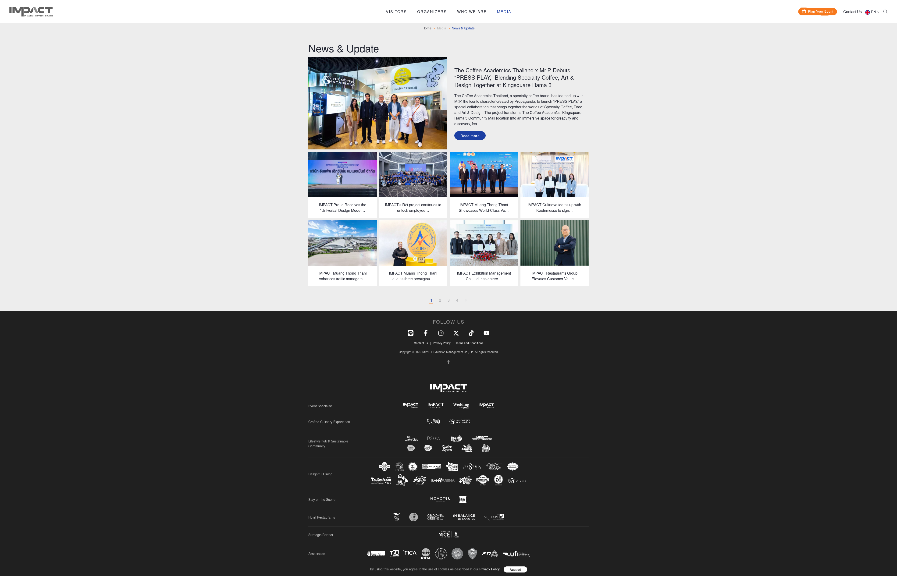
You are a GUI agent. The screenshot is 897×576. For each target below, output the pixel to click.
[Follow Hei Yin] (399, 466)
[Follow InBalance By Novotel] (464, 517)
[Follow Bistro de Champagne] (472, 466)
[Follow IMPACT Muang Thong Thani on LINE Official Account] (410, 332)
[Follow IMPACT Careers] (486, 405)
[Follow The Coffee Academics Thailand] (459, 421)
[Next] (466, 300)
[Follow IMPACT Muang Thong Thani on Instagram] (441, 332)
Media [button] (504, 11)
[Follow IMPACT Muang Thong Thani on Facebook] (426, 332)
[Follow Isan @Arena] (443, 480)
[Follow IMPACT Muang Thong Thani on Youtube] (486, 332)
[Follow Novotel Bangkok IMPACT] (440, 499)
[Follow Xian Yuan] (384, 466)
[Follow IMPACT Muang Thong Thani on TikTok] (471, 332)
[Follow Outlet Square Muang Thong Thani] (447, 448)
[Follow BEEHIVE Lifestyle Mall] (456, 438)
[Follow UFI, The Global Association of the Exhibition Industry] (516, 554)
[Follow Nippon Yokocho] (402, 480)
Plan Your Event (820, 11)
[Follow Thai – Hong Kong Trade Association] (441, 554)
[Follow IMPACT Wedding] (461, 406)
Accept (515, 569)
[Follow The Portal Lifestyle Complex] (434, 438)
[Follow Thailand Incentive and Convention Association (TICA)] (409, 553)
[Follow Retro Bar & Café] (465, 480)
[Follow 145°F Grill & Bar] (413, 517)
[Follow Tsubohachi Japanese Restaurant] (381, 480)
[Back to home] (31, 11)
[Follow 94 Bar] (396, 517)
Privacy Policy (442, 343)
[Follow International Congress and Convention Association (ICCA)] (426, 553)
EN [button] (873, 11)
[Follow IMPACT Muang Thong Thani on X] (456, 332)
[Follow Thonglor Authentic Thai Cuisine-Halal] (513, 466)
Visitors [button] (396, 11)
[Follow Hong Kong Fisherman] (412, 466)
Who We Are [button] (472, 11)
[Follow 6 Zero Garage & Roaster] (498, 480)
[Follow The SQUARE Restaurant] (494, 517)
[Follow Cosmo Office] (428, 448)
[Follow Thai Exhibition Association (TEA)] (394, 553)
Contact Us (852, 11)
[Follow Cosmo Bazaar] (411, 448)
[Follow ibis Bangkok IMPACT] (462, 499)
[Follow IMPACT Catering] (436, 405)
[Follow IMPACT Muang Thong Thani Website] (448, 388)
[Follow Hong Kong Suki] (452, 466)
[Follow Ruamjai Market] (486, 448)
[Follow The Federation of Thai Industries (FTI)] (490, 553)
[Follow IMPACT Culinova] (433, 421)
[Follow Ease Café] (517, 480)
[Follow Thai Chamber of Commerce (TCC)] (457, 553)
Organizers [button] (432, 11)
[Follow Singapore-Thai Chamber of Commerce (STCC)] (376, 553)
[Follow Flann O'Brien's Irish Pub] (482, 480)
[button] (885, 11)
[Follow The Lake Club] (411, 438)
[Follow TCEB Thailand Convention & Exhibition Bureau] (449, 534)
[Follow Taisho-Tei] (419, 480)
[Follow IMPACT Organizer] (410, 405)
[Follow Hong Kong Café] (431, 466)
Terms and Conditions (469, 343)
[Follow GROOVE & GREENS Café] (435, 517)
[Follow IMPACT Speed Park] (482, 438)
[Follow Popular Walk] (467, 448)
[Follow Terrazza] (494, 466)
